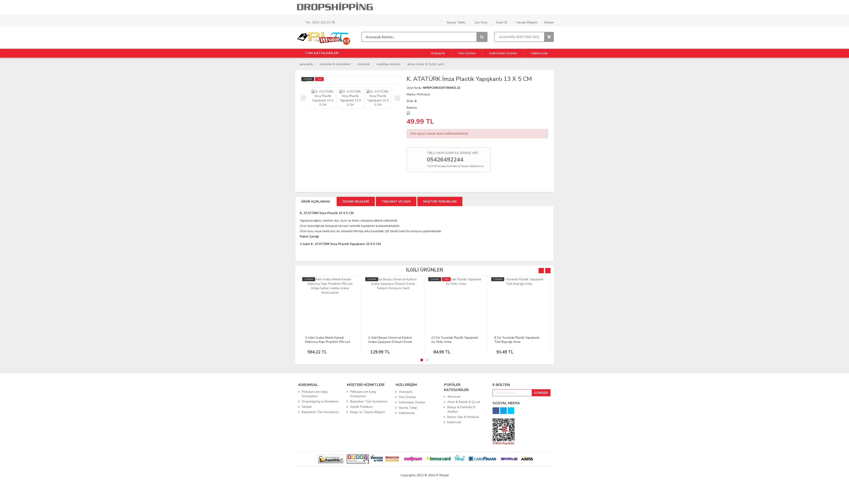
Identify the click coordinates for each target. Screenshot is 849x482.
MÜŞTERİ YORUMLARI (440, 201)
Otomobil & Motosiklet (335, 64)
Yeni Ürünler (467, 53)
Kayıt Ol (501, 22)
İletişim (548, 22)
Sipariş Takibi (455, 22)
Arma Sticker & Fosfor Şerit (425, 64)
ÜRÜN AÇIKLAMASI (315, 201)
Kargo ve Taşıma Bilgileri (367, 412)
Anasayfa (437, 53)
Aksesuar (454, 397)
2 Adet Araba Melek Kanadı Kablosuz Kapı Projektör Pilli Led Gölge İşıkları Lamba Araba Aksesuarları (327, 344)
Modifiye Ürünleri (388, 64)
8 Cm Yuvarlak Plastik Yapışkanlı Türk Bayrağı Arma (516, 340)
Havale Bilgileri (526, 22)
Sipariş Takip (408, 408)
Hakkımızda (538, 53)
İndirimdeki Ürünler (503, 53)
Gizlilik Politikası (361, 407)
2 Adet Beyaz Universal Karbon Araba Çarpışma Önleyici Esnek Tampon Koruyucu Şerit (390, 342)
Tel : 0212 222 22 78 (319, 22)
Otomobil (364, 64)
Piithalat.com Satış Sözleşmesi (315, 394)
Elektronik (454, 422)
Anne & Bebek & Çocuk (463, 402)
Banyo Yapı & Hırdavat (463, 417)
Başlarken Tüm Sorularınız (320, 412)
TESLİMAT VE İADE (396, 201)
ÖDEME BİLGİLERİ (355, 201)
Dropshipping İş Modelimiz (320, 401)
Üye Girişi (480, 22)
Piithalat (423, 94)
